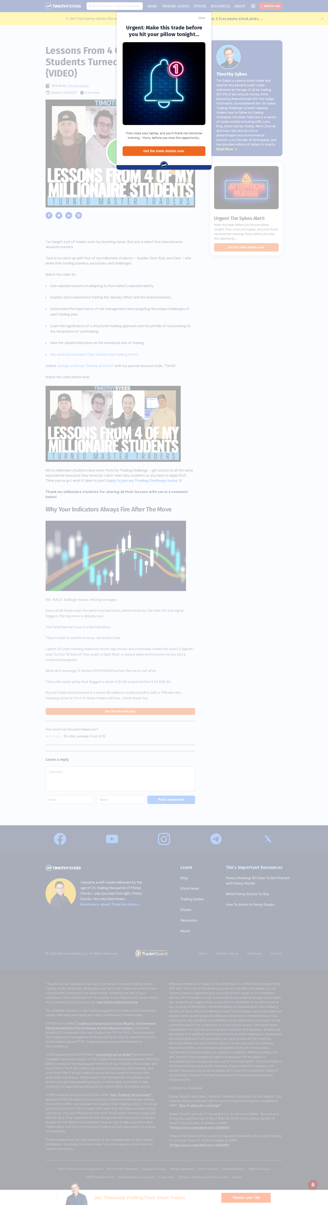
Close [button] (202, 17)
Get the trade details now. (164, 151)
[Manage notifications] (313, 1184)
